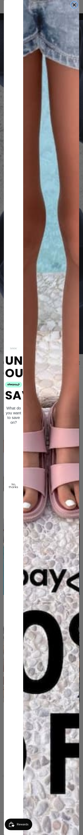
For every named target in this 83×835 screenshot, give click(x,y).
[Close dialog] (74, 5)
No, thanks (13, 485)
